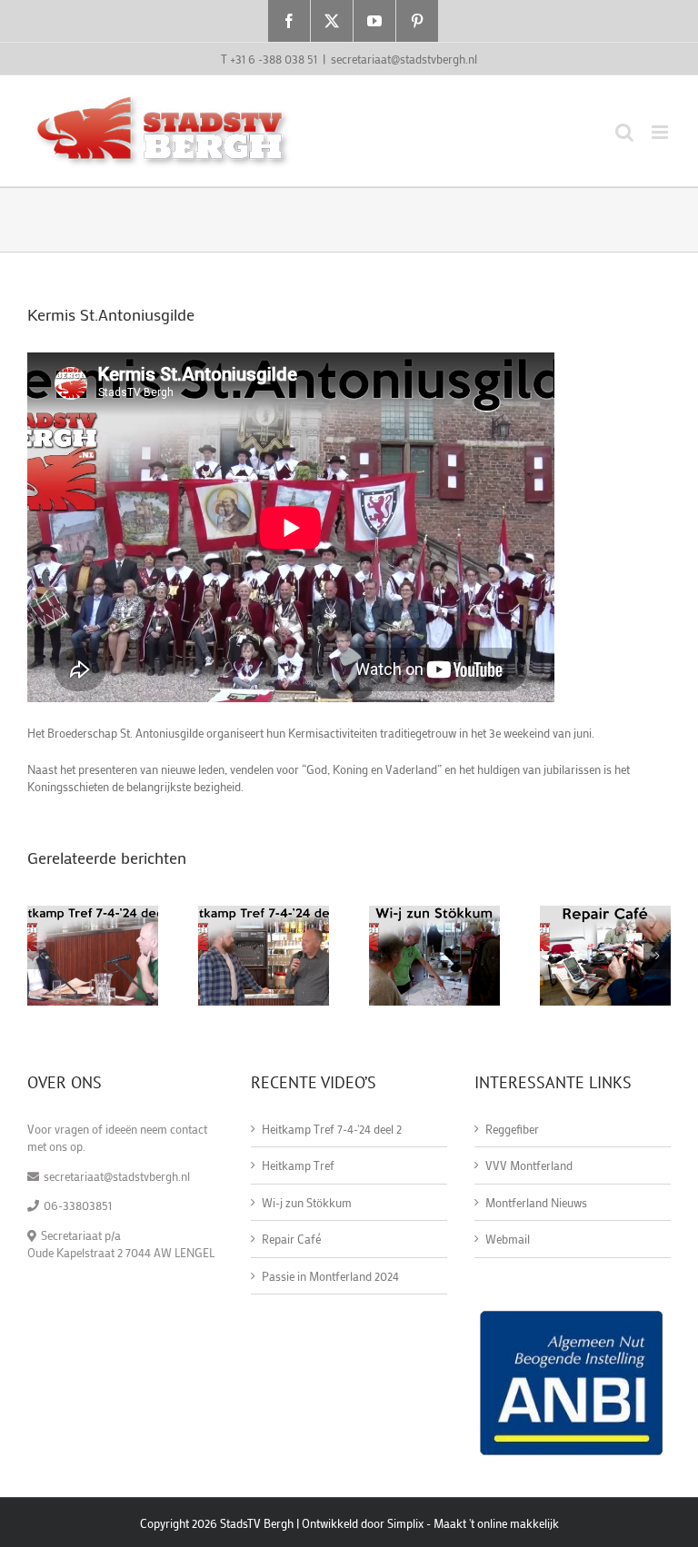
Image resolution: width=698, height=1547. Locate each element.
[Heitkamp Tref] (263, 913)
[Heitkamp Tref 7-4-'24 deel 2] (92, 913)
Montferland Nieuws (536, 1202)
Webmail (507, 1238)
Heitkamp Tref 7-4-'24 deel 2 (332, 1128)
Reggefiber (512, 1128)
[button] (41, 955)
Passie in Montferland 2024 (330, 1276)
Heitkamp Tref (298, 1165)
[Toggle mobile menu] (661, 132)
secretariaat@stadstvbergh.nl (404, 58)
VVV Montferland (529, 1165)
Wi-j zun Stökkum (307, 1202)
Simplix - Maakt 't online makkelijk (473, 1523)
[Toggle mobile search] (624, 132)
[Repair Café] (605, 913)
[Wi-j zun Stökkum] (434, 913)
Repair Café (291, 1238)
